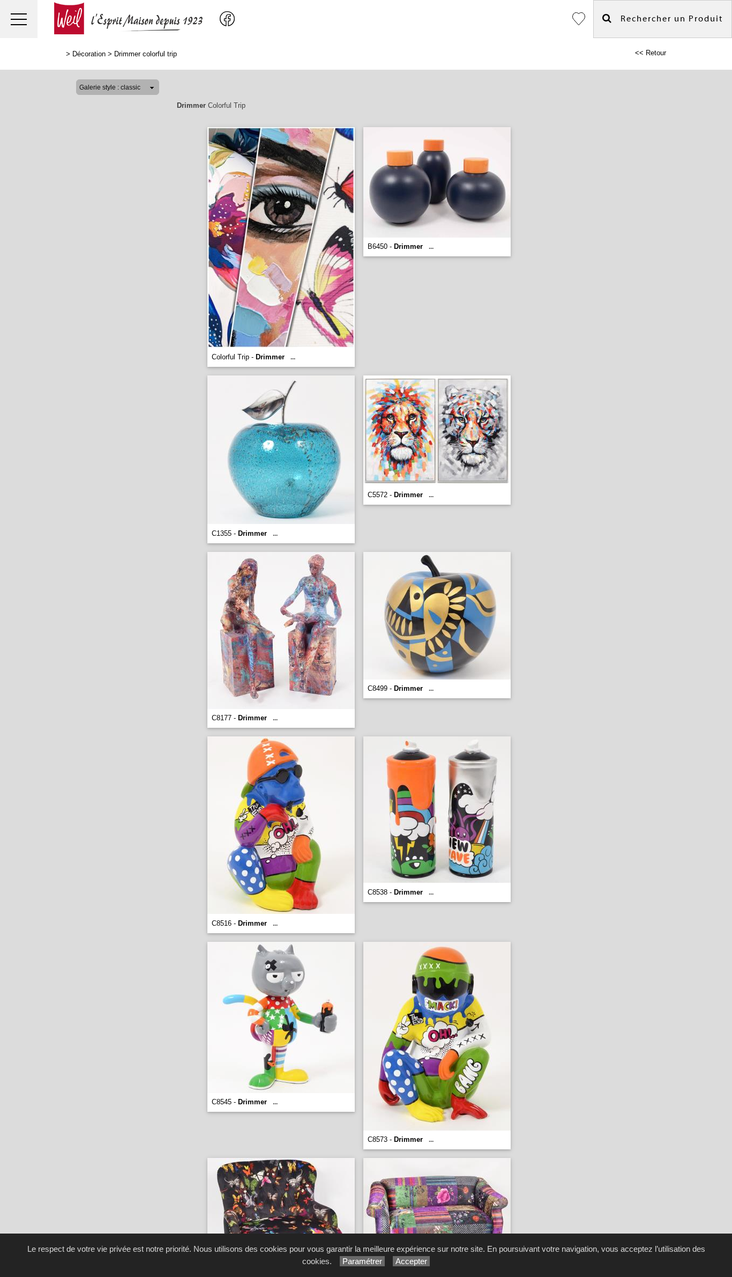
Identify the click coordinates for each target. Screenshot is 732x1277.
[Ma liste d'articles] (578, 19)
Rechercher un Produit (668, 19)
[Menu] (19, 19)
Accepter (411, 1261)
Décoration (89, 54)
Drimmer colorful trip (145, 54)
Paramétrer (362, 1261)
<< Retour (650, 53)
